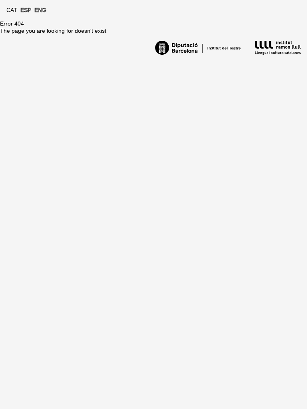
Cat (11, 10)
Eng (40, 10)
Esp (25, 10)
